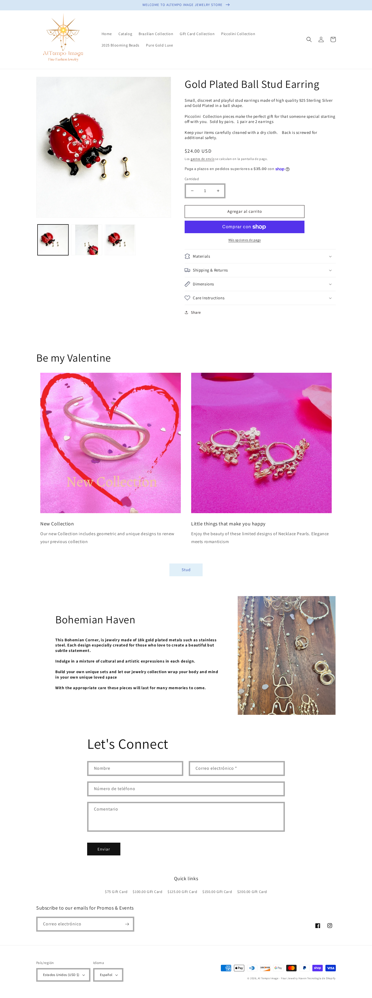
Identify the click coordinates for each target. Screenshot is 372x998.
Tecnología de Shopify (321, 978)
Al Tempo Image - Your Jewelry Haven (282, 978)
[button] (309, 39)
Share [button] (196, 312)
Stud (186, 569)
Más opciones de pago (244, 240)
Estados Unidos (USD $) (61, 974)
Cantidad (192, 179)
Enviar (103, 849)
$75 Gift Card (116, 891)
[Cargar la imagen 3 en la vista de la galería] (120, 239)
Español (106, 974)
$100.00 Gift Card (147, 891)
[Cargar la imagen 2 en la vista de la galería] (86, 239)
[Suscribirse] (127, 924)
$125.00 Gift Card (182, 891)
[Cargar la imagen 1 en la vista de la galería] (53, 239)
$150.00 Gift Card (217, 891)
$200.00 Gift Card (252, 891)
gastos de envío (203, 159)
